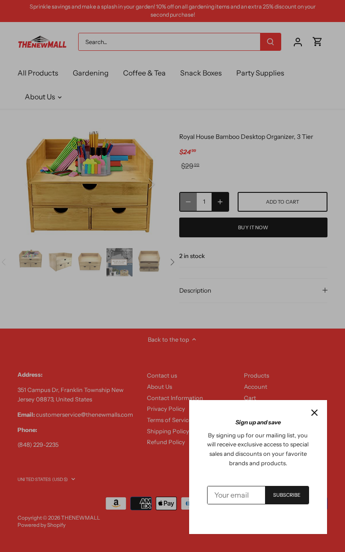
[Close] (314, 413)
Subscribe (287, 495)
